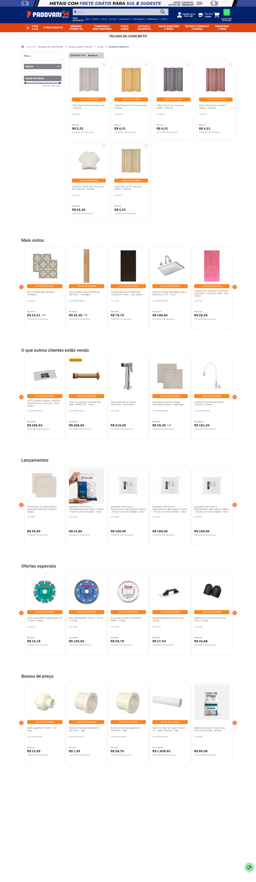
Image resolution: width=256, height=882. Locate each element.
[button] (42, 66)
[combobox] (120, 13)
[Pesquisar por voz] (75, 13)
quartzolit (124, 19)
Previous (21, 287)
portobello (139, 19)
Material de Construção (50, 47)
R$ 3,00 (46, 86)
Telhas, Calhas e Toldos (80, 47)
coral (164, 19)
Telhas (100, 47)
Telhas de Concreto (118, 47)
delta (104, 19)
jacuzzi (112, 19)
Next (234, 287)
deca (87, 19)
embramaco (153, 19)
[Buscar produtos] (163, 12)
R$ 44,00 (55, 86)
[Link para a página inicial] (28, 47)
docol (96, 19)
